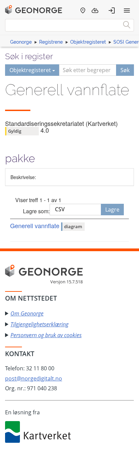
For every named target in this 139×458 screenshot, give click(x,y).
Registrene (51, 42)
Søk (125, 70)
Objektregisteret (88, 42)
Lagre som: (36, 211)
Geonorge (21, 42)
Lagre (112, 209)
